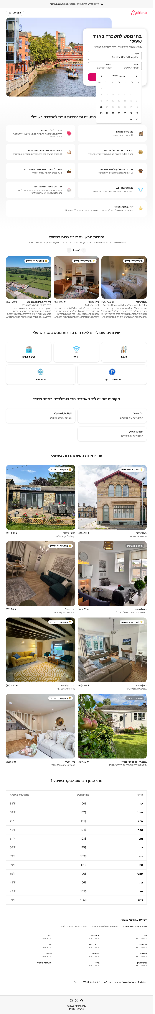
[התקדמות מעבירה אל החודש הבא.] (101, 76)
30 (136, 119)
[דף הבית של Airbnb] (139, 12)
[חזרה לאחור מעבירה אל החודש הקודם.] (136, 76)
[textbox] (128, 67)
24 (131, 113)
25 (125, 113)
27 (113, 113)
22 (101, 107)
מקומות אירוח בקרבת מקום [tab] (135, 926)
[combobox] (115, 57)
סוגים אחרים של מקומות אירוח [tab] (105, 926)
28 (107, 113)
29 (101, 113)
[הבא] (69, 250)
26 (119, 113)
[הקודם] (83, 250)
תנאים (72, 1008)
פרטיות (81, 1008)
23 (136, 113)
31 (131, 119)
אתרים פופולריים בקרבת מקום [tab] (74, 926)
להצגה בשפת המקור (59, 4)
